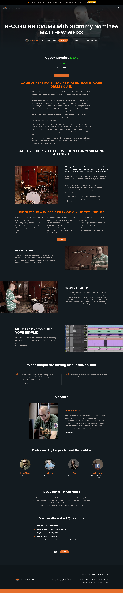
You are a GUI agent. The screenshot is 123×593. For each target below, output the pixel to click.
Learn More (69, 432)
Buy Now (63, 40)
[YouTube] (64, 579)
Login (106, 582)
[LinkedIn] (92, 41)
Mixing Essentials (103, 574)
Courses (84, 574)
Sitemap (105, 585)
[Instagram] (68, 579)
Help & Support (98, 582)
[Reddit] (88, 41)
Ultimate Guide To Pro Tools (99, 577)
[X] (84, 41)
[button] (61, 526)
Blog (90, 582)
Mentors (84, 582)
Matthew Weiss (34, 40)
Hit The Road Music (102, 579)
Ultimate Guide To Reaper (87, 579)
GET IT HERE (92, 2)
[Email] (96, 41)
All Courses (92, 574)
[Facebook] (80, 41)
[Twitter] (59, 579)
